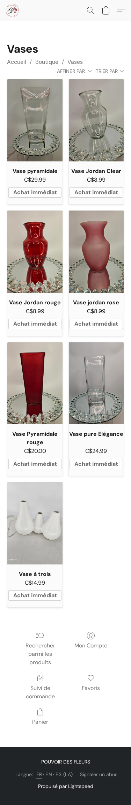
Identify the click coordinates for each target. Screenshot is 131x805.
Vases (75, 62)
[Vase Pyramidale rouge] (34, 383)
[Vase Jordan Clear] (96, 120)
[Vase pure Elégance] (96, 383)
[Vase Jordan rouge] (34, 252)
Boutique (46, 62)
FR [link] (39, 774)
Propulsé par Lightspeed (65, 786)
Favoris (91, 688)
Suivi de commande (40, 692)
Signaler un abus (98, 774)
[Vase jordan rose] (96, 252)
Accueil (16, 62)
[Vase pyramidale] (34, 120)
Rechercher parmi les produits (40, 654)
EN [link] (48, 774)
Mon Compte (90, 645)
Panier (40, 722)
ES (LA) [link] (64, 774)
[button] (13, 10)
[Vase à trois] (34, 523)
